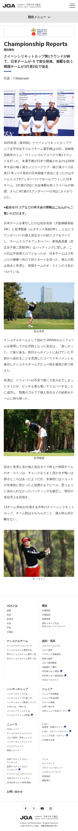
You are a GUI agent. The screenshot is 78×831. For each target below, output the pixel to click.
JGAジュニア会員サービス (54, 711)
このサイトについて (51, 772)
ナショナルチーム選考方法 (19, 650)
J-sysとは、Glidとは (16, 706)
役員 (9, 615)
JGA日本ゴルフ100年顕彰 (19, 782)
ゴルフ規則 (47, 650)
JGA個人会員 (48, 740)
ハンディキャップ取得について (21, 702)
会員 (9, 623)
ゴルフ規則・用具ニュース (19, 737)
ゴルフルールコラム (51, 646)
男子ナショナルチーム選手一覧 (21, 654)
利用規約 (46, 776)
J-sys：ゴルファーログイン (55, 731)
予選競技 (46, 615)
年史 (9, 627)
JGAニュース (13, 729)
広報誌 (10, 632)
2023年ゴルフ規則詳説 (52, 675)
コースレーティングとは (18, 711)
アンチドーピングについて (19, 774)
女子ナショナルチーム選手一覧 (21, 658)
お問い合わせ (48, 706)
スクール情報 (48, 702)
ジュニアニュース (15, 746)
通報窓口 (46, 780)
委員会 (10, 619)
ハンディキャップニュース (19, 742)
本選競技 (46, 610)
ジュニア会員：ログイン (53, 735)
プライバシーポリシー (52, 768)
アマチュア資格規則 (51, 654)
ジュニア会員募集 (50, 694)
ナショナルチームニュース (19, 733)
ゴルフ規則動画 (49, 663)
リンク (45, 759)
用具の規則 (47, 658)
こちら (59, 207)
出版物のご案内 (49, 667)
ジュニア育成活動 (50, 698)
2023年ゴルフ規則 (50, 671)
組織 (9, 610)
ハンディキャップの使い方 (19, 698)
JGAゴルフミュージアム (18, 778)
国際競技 (46, 619)
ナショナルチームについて (19, 646)
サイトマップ (48, 763)
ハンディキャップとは (17, 694)
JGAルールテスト (50, 680)
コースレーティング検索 (18, 715)
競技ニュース (13, 750)
